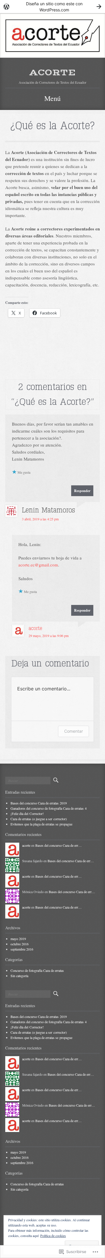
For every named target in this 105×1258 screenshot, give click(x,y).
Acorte (52, 72)
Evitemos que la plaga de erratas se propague (41, 824)
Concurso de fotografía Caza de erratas (37, 970)
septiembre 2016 (21, 949)
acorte (35, 628)
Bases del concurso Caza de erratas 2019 (38, 803)
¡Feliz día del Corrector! (27, 813)
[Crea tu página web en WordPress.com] (52, 6)
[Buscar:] (27, 780)
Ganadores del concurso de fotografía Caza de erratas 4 (48, 808)
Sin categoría (19, 975)
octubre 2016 (19, 944)
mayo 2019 (18, 938)
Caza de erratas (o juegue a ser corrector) (38, 818)
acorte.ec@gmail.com (38, 565)
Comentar (73, 731)
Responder (82, 490)
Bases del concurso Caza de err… (58, 845)
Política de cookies (53, 1235)
